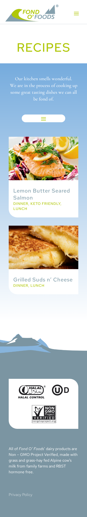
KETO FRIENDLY (45, 203)
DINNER (20, 203)
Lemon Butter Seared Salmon (41, 194)
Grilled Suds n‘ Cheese (43, 279)
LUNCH (20, 208)
